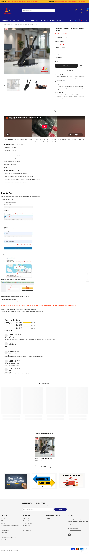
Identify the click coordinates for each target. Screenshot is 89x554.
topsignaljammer (63, 39)
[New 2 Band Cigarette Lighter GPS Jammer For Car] (45, 447)
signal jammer (16, 182)
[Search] (38, 10)
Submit (60, 509)
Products (10, 24)
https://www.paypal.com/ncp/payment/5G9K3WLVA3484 (15, 296)
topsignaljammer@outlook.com (35, 311)
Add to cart (67, 66)
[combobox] (37, 10)
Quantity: (57, 51)
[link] (11, 416)
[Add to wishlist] (81, 66)
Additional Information (40, 111)
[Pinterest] (69, 534)
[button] (4, 85)
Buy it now (70, 70)
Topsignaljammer (14, 550)
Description (27, 111)
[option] (27, 51)
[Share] (84, 66)
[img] (11, 334)
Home (5, 24)
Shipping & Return (56, 111)
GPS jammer (11, 139)
